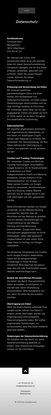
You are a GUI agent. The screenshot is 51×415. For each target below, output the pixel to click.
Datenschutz (25, 393)
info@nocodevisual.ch (25, 386)
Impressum (25, 391)
